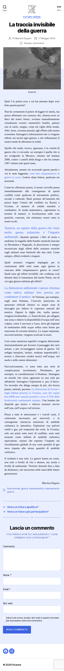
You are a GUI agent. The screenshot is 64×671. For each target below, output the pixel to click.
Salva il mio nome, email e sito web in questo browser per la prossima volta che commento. (32, 619)
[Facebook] (5, 651)
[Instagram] (11, 651)
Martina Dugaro (23, 38)
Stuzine (16, 664)
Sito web (8, 603)
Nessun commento (34, 43)
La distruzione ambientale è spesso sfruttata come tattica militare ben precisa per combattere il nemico (32, 292)
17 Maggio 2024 (46, 38)
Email (6, 589)
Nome (7, 575)
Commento (9, 546)
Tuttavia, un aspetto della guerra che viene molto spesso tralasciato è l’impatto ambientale (32, 232)
